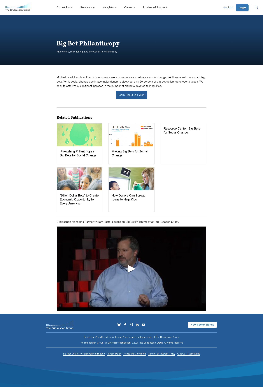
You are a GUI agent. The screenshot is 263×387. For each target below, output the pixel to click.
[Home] (18, 8)
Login (242, 7)
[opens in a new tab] (119, 325)
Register (228, 7)
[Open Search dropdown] (255, 7)
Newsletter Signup (202, 324)
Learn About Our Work (131, 95)
